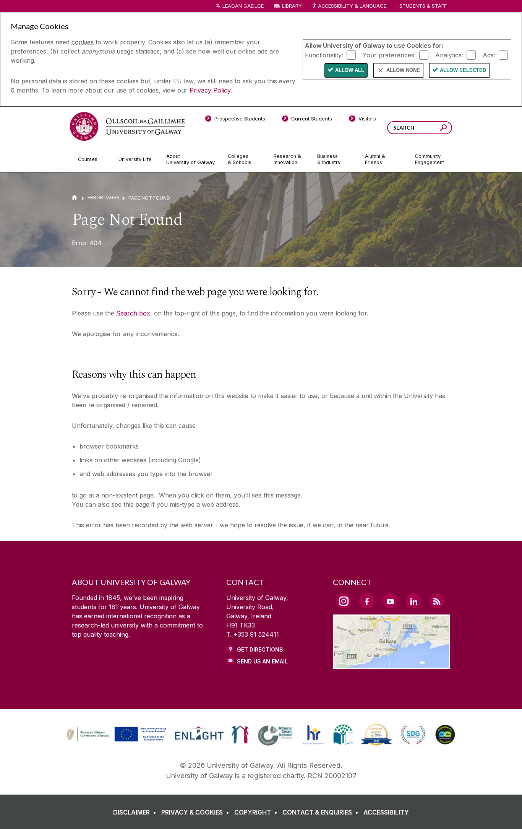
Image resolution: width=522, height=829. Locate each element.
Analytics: (449, 55)
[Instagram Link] (343, 601)
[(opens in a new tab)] (117, 740)
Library (292, 6)
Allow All (349, 70)
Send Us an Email (262, 661)
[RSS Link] (436, 600)
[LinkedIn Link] (413, 600)
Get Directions (260, 649)
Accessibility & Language (352, 6)
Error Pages (103, 197)
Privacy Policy (210, 90)
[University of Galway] (127, 126)
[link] (115, 734)
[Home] (74, 197)
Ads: (489, 55)
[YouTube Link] (390, 600)
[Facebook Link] (366, 600)
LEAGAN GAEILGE (243, 6)
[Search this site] (443, 129)
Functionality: (324, 55)
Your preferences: (389, 55)
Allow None (403, 70)
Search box (133, 313)
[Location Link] (391, 664)
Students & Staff (423, 6)
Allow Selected (463, 70)
